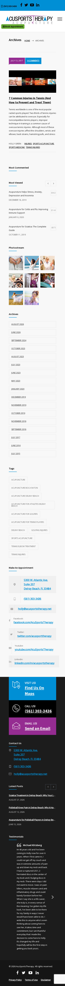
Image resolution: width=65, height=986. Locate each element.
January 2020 (17, 389)
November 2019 (18, 405)
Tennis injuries (33, 147)
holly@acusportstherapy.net (34, 608)
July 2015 (15, 453)
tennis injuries (18, 554)
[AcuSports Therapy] (29, 20)
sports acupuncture (21, 538)
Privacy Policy (15, 979)
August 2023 (17, 356)
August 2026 (17, 324)
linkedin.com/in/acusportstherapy (34, 663)
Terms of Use (31, 979)
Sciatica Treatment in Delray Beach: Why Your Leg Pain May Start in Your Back (32, 795)
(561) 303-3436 (10, 6)
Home (27, 40)
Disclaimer (46, 979)
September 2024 (18, 340)
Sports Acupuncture (43, 143)
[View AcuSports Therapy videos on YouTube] (32, 5)
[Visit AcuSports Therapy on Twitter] (26, 5)
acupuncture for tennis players (27, 522)
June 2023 (16, 372)
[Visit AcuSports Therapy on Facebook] (21, 5)
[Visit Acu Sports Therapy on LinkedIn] (37, 5)
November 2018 (18, 421)
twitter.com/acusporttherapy (34, 636)
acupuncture (18, 479)
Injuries (28, 143)
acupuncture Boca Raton (24, 488)
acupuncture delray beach (25, 496)
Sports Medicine (17, 147)
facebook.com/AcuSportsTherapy (33, 622)
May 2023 (15, 380)
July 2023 (15, 364)
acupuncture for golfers (24, 514)
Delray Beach (18, 530)
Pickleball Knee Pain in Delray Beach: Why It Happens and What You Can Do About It (32, 807)
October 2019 (18, 413)
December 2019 (18, 397)
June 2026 (16, 332)
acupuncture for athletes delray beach (28, 505)
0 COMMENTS (33, 60)
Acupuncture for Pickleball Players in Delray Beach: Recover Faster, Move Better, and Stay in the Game (32, 819)
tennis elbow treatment (23, 546)
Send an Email (37, 728)
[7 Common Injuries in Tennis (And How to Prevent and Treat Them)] (32, 81)
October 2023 (18, 348)
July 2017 (15, 437)
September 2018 (18, 429)
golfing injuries (39, 530)
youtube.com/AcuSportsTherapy (34, 649)
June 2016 (16, 445)
